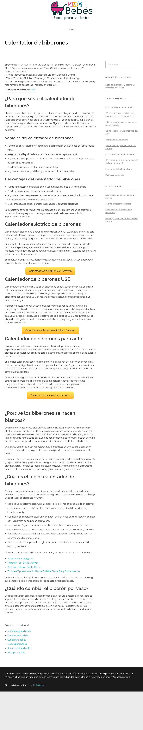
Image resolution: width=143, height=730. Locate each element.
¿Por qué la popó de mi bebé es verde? (120, 147)
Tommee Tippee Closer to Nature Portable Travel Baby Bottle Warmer (43, 571)
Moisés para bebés (17, 644)
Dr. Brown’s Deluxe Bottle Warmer (24, 567)
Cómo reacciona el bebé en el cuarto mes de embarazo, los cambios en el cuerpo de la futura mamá (121, 115)
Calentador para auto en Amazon (50, 395)
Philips (11, 558)
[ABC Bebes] (71, 10)
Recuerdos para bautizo (19, 648)
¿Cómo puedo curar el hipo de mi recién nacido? (121, 123)
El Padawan (39, 685)
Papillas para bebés (114, 175)
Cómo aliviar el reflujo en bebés (120, 154)
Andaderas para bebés (19, 631)
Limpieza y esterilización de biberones (118, 211)
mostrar (32, 90)
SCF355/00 (27, 558)
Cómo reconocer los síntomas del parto (121, 132)
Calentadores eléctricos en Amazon (50, 270)
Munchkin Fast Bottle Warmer (22, 562)
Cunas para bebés (16, 639)
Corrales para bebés (17, 635)
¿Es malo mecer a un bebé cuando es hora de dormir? (121, 161)
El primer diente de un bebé (118, 107)
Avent (18, 558)
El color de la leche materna (118, 169)
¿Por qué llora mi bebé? (116, 140)
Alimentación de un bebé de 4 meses (119, 196)
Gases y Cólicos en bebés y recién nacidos (121, 220)
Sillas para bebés (16, 652)
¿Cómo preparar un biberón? (118, 204)
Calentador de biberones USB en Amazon (50, 330)
